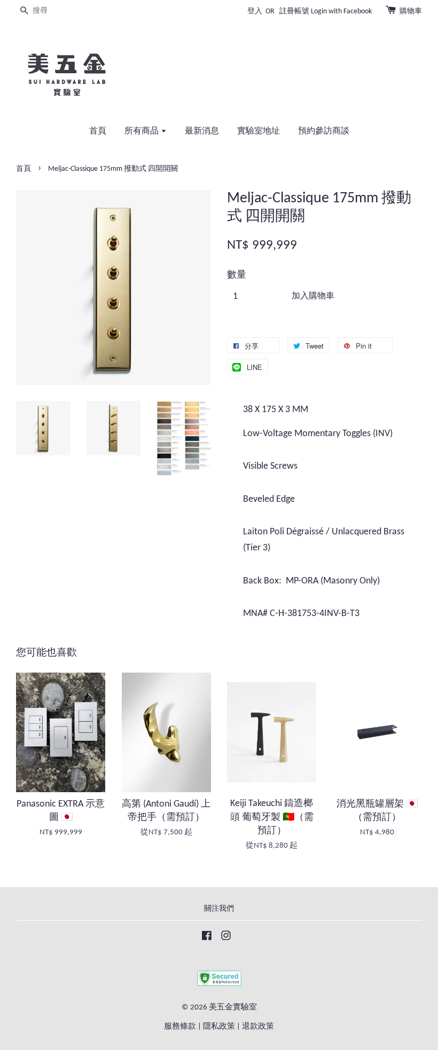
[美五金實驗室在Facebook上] (207, 938)
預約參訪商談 (323, 131)
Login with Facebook (341, 11)
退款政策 (258, 1027)
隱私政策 (219, 1027)
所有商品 (142, 131)
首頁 (97, 131)
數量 (236, 275)
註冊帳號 (294, 11)
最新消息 (202, 131)
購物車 (411, 11)
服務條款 (180, 1027)
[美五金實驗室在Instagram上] (226, 938)
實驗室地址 (258, 131)
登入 (254, 11)
